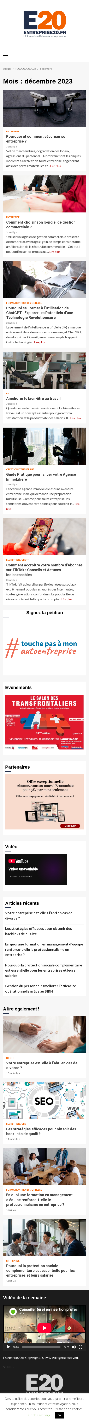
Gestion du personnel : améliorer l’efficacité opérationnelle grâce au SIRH (40, 988)
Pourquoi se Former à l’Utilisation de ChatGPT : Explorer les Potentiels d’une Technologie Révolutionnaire (44, 279)
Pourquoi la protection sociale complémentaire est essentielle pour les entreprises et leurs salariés (43, 970)
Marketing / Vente (17, 560)
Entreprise (12, 131)
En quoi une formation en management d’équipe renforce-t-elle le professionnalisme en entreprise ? (44, 949)
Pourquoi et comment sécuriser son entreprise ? (44, 108)
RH (7, 393)
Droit (10, 1058)
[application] (44, 1328)
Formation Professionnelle (24, 303)
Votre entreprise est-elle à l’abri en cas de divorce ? (38, 915)
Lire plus (55, 166)
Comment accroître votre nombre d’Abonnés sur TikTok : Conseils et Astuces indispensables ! (44, 536)
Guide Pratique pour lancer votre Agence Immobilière (44, 446)
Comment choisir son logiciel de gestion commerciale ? (44, 193)
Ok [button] (59, 1415)
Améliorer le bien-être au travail (44, 370)
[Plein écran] (80, 1347)
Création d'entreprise (20, 469)
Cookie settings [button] (39, 1415)
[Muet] (74, 1347)
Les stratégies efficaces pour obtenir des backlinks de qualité (38, 931)
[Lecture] (8, 1347)
